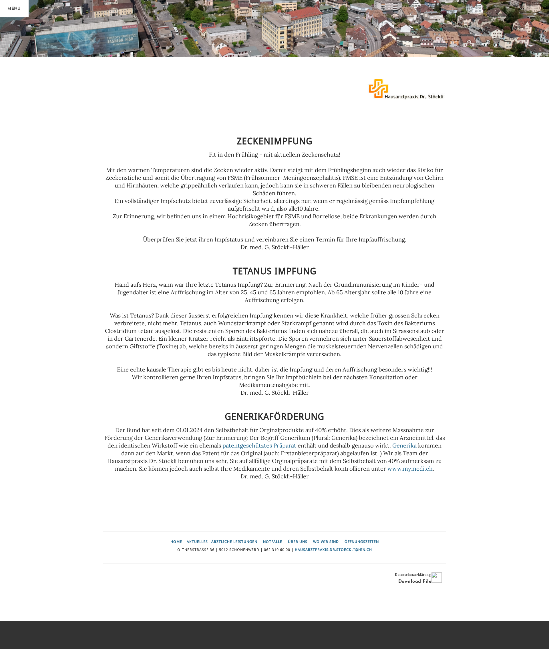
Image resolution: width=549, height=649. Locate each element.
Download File (414, 581)
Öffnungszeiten (362, 542)
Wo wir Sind (326, 542)
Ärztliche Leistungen (234, 542)
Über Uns (297, 542)
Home (176, 542)
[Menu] (14, 8)
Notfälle (272, 542)
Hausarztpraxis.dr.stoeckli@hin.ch (333, 550)
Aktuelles (197, 542)
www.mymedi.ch (410, 468)
